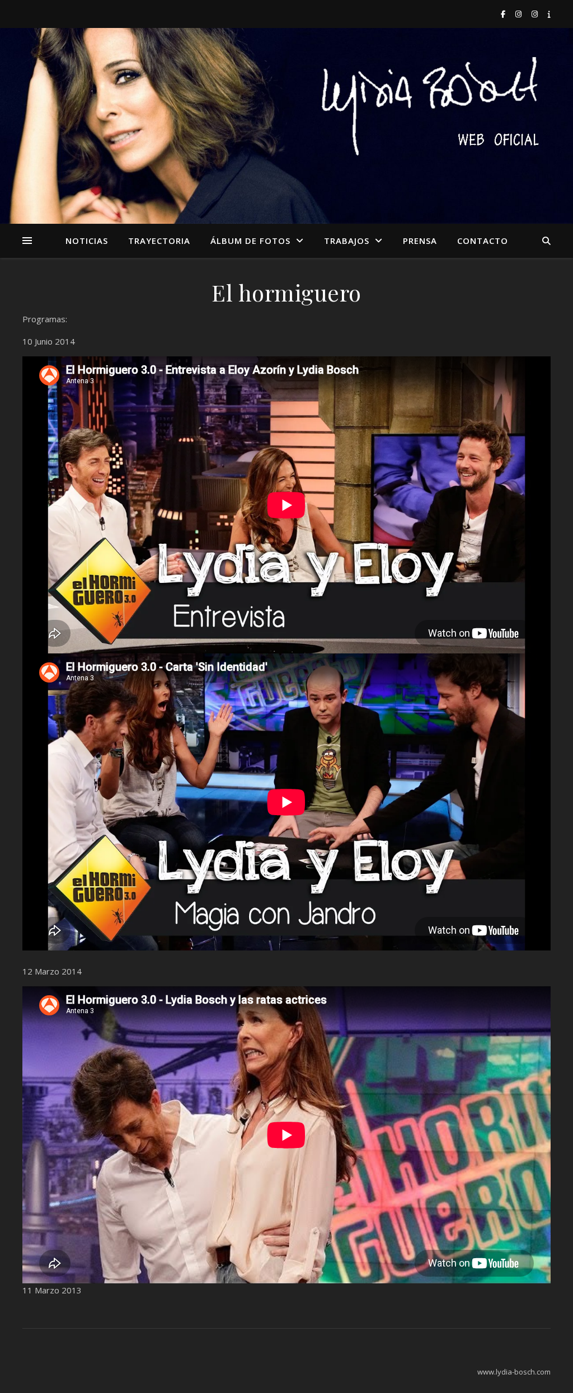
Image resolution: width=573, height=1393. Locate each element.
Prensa (420, 240)
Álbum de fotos (250, 240)
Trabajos (346, 240)
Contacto (482, 240)
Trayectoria (159, 240)
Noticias (86, 240)
